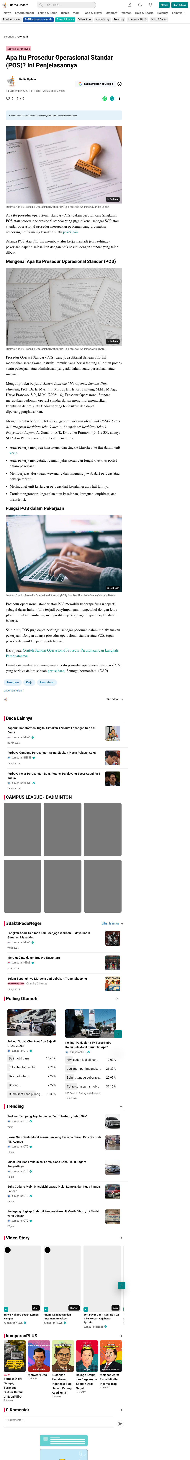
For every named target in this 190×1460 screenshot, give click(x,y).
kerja (13, 452)
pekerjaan (70, 231)
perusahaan (56, 670)
